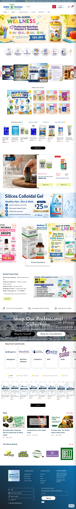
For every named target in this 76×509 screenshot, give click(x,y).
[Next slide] (72, 73)
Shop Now (38, 148)
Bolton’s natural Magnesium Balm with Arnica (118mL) (69, 138)
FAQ (41, 476)
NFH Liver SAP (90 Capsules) (33, 396)
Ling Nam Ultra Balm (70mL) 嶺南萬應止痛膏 (24, 138)
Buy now (7, 298)
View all (71, 444)
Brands (13, 12)
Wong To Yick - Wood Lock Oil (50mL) (50, 138)
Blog (49, 12)
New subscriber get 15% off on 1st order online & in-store (61, 475)
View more (10, 158)
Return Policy (27, 476)
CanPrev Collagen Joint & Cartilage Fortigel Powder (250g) (5, 139)
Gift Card (33, 12)
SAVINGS (40, 12)
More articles (69, 413)
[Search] (54, 6)
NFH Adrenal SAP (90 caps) (51, 396)
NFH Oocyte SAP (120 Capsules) (42, 396)
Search (41, 478)
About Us (42, 482)
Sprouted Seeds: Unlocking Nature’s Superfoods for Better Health (13, 432)
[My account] (69, 6)
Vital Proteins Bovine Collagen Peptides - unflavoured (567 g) (15, 138)
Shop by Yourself (22, 334)
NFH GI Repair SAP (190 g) (70, 396)
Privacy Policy (27, 478)
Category (5, 12)
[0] (72, 7)
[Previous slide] (4, 73)
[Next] (72, 171)
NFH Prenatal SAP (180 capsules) (24, 396)
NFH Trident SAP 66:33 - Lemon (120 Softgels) (61, 396)
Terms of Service (28, 480)
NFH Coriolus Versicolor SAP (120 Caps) (14, 396)
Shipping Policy (27, 474)
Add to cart (45, 184)
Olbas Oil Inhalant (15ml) (62, 178)
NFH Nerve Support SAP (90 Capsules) (5, 396)
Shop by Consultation (51, 334)
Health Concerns (23, 12)
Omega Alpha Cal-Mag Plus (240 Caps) (42, 138)
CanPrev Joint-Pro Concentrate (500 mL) (33, 138)
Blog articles (43, 480)
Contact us (42, 474)
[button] (73, 354)
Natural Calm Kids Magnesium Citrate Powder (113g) (60, 138)
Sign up (48, 498)
